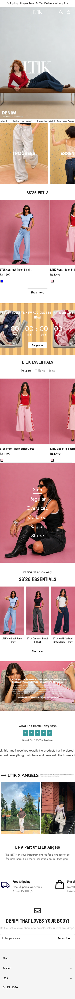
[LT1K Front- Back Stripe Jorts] (25, 411)
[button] (68, 12)
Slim (37, 489)
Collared (37, 517)
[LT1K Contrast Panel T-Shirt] (25, 232)
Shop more (37, 292)
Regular (37, 498)
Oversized (37, 508)
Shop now (37, 345)
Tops (52, 370)
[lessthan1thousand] (37, 12)
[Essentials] (24, 153)
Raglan (37, 526)
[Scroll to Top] (68, 980)
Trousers (26, 370)
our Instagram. (60, 859)
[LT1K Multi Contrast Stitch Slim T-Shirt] (63, 615)
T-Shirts (40, 370)
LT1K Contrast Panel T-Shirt (16, 269)
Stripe (37, 535)
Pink (52, 281)
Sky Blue (2, 281)
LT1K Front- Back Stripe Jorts (17, 448)
